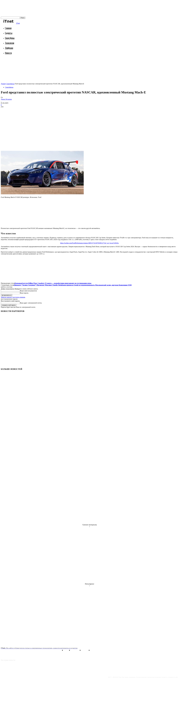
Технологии (9, 42)
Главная (8, 28)
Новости (8, 52)
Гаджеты (8, 32)
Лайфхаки (9, 47)
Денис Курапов (6, 99)
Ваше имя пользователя (28, 291)
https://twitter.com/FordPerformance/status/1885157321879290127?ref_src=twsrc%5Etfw (89, 243)
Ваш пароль (24, 293)
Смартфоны (10, 37)
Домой (3, 84)
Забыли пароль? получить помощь (13, 297)
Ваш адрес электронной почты (31, 303)
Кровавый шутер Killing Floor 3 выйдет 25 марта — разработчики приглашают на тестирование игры (53, 283)
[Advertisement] (38, 61)
